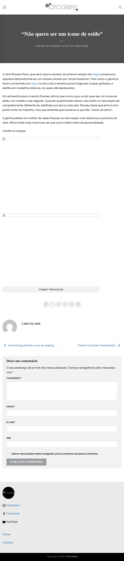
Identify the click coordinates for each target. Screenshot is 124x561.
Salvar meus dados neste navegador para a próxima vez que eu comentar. (54, 453)
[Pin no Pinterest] (71, 304)
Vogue (96, 74)
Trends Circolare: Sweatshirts (97, 345)
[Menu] (4, 7)
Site (8, 438)
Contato (7, 542)
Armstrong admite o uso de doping (31, 345)
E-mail (10, 422)
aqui (34, 83)
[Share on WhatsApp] (46, 304)
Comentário (14, 378)
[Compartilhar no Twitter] (59, 304)
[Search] (120, 7)
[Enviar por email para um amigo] (65, 304)
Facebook (13, 513)
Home (6, 534)
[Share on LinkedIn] (78, 304)
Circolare (81, 46)
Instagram (13, 505)
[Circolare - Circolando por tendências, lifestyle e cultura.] (62, 7)
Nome (10, 406)
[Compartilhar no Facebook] (52, 304)
